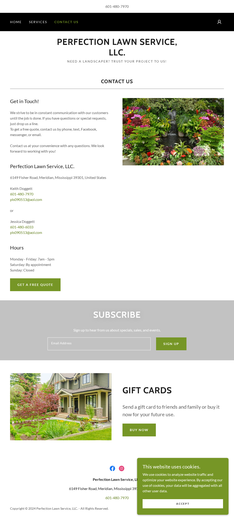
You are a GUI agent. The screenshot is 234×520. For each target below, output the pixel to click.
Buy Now (139, 430)
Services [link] (38, 22)
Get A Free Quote (35, 285)
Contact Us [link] (66, 22)
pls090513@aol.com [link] (26, 199)
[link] (117, 54)
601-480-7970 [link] (117, 6)
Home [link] (16, 22)
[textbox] (99, 343)
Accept (182, 503)
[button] (219, 22)
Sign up (171, 344)
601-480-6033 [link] (21, 227)
